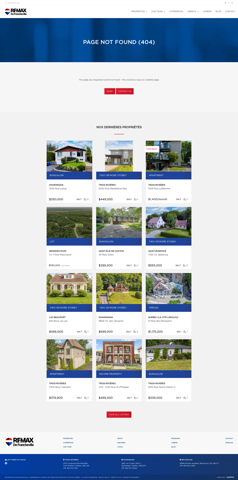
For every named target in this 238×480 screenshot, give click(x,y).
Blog (218, 12)
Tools (120, 447)
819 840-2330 (189, 466)
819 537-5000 (131, 468)
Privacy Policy (104, 477)
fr (232, 3)
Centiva (230, 477)
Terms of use (116, 477)
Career (207, 12)
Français (229, 442)
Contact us (13, 3)
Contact (230, 12)
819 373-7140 (72, 468)
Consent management (130, 477)
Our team (157, 12)
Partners (121, 442)
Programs (175, 438)
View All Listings (119, 415)
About (120, 438)
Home (110, 91)
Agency (192, 12)
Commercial (176, 12)
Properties (138, 12)
